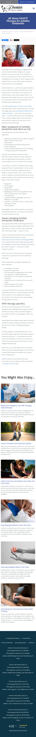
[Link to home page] (16, 8)
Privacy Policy (26, 638)
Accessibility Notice (20, 642)
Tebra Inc (17, 638)
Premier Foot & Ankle (7, 31)
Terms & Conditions (7, 642)
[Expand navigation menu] (34, 8)
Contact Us (31, 642)
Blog (16, 31)
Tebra (25, 730)
